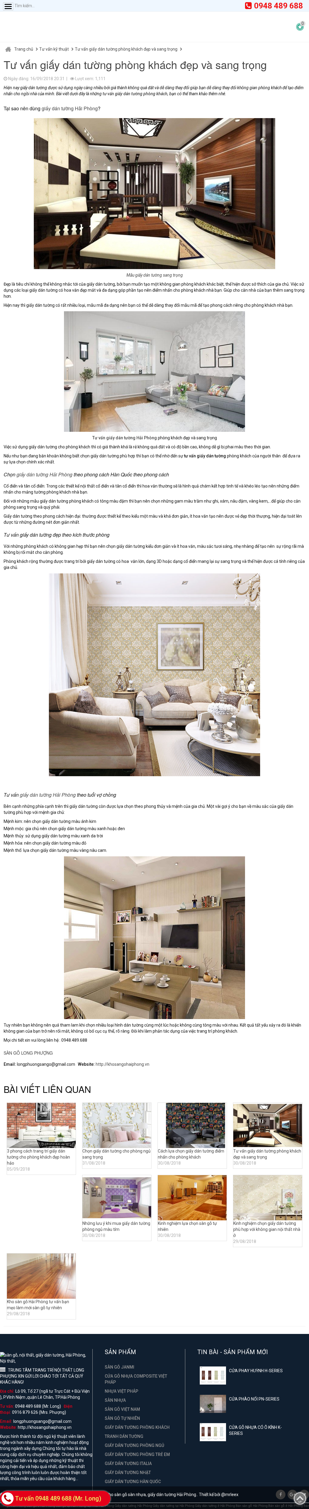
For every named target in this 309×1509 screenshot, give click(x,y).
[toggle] (8, 6)
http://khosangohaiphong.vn (122, 1064)
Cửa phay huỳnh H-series (256, 1370)
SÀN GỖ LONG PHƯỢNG (28, 1053)
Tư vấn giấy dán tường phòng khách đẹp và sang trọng (126, 49)
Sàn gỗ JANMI (119, 1367)
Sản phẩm (120, 1352)
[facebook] (280, 1494)
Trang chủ (23, 49)
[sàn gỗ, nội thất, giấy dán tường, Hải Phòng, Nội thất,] (63, 27)
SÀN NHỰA (115, 1400)
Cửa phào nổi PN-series (254, 1399)
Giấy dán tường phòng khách (137, 1427)
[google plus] (292, 1494)
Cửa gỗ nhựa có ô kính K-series (255, 1430)
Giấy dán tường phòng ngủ (134, 1445)
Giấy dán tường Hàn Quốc (133, 1481)
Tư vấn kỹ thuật (54, 49)
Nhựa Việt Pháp (121, 1391)
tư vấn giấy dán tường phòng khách (135, 93)
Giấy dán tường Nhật (128, 1472)
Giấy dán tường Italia (128, 1463)
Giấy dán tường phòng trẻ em (137, 1454)
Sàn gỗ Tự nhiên (122, 1418)
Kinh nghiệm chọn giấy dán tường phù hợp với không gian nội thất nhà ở (266, 1229)
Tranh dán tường (124, 1436)
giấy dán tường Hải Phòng (70, 108)
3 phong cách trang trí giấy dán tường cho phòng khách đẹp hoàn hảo (38, 1157)
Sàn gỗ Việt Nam (122, 1409)
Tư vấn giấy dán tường (113, 437)
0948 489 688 (278, 5)
